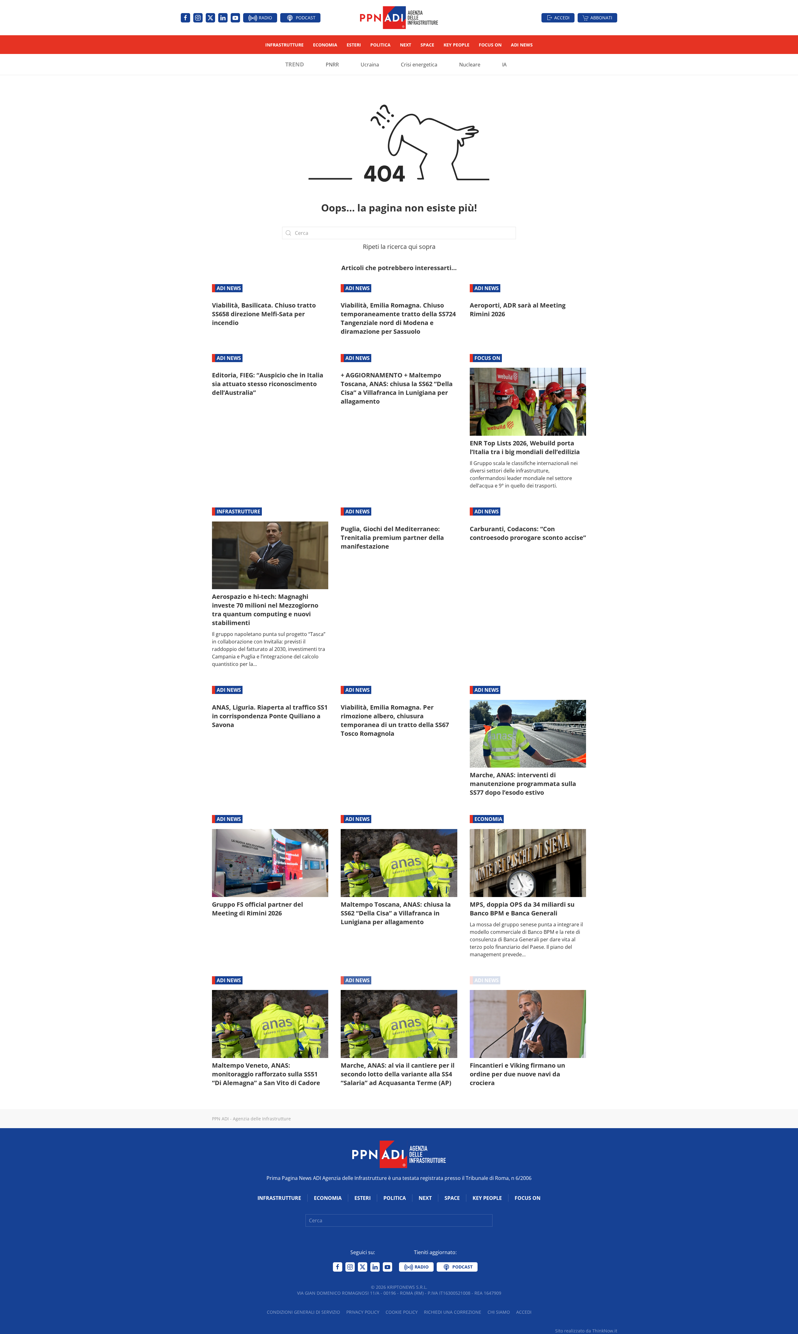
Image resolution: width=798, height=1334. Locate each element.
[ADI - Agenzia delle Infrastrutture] (399, 1153)
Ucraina (370, 64)
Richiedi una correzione (452, 1312)
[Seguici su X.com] (210, 17)
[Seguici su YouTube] (235, 17)
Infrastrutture (284, 45)
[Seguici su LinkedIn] (223, 17)
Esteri (354, 45)
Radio (264, 18)
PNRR (332, 64)
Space (427, 45)
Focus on (490, 45)
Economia (325, 45)
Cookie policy (402, 1312)
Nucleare (469, 64)
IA (504, 64)
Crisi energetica (419, 64)
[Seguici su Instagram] (198, 17)
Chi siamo (499, 1312)
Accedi (562, 18)
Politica (380, 45)
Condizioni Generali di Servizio (303, 1312)
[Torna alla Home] (399, 17)
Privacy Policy (362, 1312)
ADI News (522, 45)
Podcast (305, 18)
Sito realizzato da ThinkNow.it (586, 1331)
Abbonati (601, 18)
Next (405, 45)
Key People (456, 45)
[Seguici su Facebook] (185, 17)
